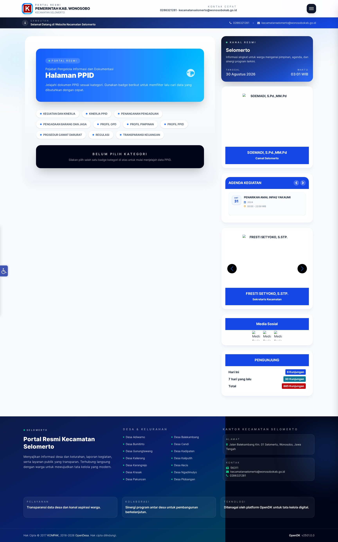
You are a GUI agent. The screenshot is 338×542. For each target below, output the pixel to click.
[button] (302, 268)
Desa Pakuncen (136, 479)
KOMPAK (53, 535)
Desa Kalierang (135, 458)
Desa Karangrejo (136, 465)
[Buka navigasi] (311, 8)
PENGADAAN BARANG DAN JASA (65, 124)
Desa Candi (181, 444)
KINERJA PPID (98, 113)
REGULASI (102, 134)
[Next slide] (303, 183)
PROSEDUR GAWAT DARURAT (62, 134)
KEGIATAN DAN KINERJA (59, 113)
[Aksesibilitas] (4, 271)
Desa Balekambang (186, 437)
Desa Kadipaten (184, 451)
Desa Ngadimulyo (185, 472)
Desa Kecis (181, 465)
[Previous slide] (296, 183)
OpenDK (294, 535)
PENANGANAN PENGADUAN (139, 113)
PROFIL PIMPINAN (142, 124)
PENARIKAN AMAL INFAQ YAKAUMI (267, 197)
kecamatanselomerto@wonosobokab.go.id (289, 22)
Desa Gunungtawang (139, 451)
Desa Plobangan (184, 479)
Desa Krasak (134, 472)
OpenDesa (82, 535)
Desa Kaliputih (183, 458)
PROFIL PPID (175, 124)
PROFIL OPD (108, 124)
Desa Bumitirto (135, 444)
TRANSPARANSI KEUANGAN (141, 134)
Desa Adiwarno (135, 437)
